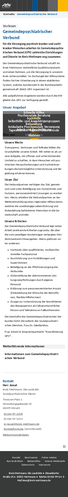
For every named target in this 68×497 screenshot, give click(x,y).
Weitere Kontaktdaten (16, 435)
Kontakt (16, 457)
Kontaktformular (14, 429)
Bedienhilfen (34, 461)
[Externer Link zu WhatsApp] (50, 491)
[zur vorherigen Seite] (63, 446)
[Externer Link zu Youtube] (42, 491)
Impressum (44, 465)
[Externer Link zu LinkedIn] (33, 491)
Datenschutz (28, 465)
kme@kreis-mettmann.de (37, 480)
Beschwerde (31, 457)
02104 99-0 (53, 477)
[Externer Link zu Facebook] (8, 491)
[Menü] (63, 5)
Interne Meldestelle (55, 461)
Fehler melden (49, 457)
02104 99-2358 (13, 414)
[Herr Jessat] (34, 411)
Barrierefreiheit (15, 461)
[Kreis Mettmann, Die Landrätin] (34, 477)
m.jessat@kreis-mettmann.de (21, 424)
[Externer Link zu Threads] (25, 491)
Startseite (9, 14)
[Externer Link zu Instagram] (16, 491)
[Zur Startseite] (8, 5)
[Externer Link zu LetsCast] (59, 491)
